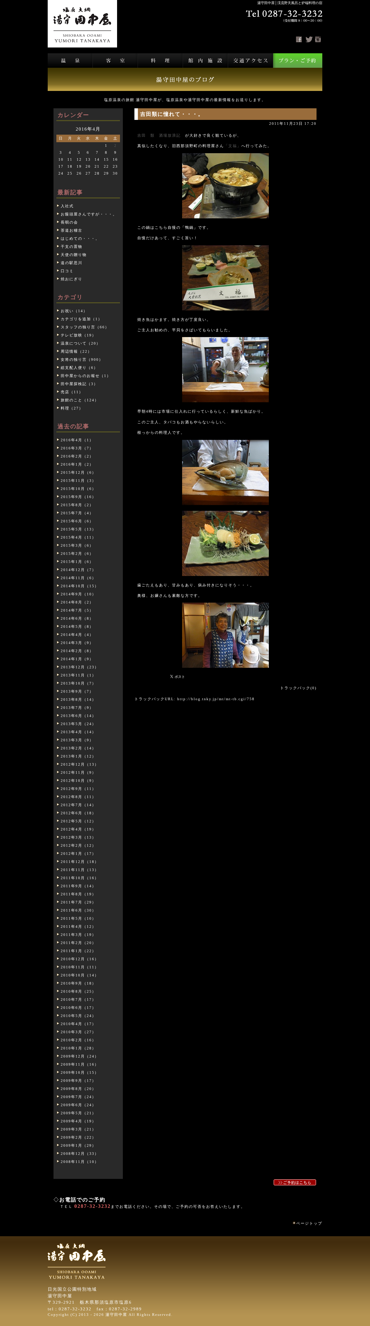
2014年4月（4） (77, 634)
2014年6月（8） (77, 618)
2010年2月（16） (78, 1040)
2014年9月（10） (78, 594)
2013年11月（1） (78, 675)
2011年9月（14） (78, 886)
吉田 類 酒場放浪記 (159, 135)
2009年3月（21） (78, 1129)
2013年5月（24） (78, 724)
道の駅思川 (71, 263)
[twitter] (309, 39)
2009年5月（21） (78, 1113)
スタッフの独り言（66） (85, 327)
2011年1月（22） (78, 951)
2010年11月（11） (80, 967)
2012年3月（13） (78, 837)
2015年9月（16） (78, 497)
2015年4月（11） (78, 537)
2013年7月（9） (77, 707)
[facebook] (299, 39)
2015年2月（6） (77, 553)
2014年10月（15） (80, 586)
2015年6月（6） (77, 521)
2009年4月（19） (78, 1121)
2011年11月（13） (80, 870)
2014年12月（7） (78, 570)
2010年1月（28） (78, 1048)
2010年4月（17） (78, 1024)
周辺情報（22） (76, 351)
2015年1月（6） (77, 561)
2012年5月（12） (78, 821)
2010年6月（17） (78, 1007)
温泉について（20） (81, 343)
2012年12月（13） (80, 764)
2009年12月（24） (80, 1056)
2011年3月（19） (78, 934)
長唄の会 (69, 222)
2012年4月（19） (78, 829)
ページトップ (309, 1223)
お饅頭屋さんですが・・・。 (89, 214)
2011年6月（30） (78, 910)
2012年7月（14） (78, 805)
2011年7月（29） (78, 902)
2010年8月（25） (78, 991)
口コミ (67, 271)
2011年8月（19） (78, 894)
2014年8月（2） (77, 602)
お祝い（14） (74, 311)
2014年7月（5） (77, 610)
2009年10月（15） (80, 1072)
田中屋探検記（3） (79, 384)
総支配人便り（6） (79, 367)
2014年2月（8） (77, 651)
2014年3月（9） (77, 643)
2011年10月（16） (80, 878)
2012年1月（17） (78, 853)
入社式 (67, 206)
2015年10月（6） (78, 488)
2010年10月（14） (80, 975)
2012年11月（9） (78, 772)
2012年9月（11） (78, 789)
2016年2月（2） (77, 456)
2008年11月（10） (80, 1161)
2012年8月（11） (78, 797)
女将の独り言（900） (82, 359)
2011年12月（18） (80, 861)
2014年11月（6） (78, 578)
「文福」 (232, 146)
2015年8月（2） (77, 505)
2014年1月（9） (77, 659)
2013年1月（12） (78, 756)
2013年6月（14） (78, 716)
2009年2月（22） (78, 1137)
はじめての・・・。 (80, 238)
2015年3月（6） (77, 545)
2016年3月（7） (77, 448)
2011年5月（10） (78, 918)
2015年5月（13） (78, 529)
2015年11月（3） (78, 480)
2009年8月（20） (78, 1089)
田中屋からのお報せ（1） (86, 376)
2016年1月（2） (77, 464)
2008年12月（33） (80, 1153)
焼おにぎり (71, 279)
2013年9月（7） (77, 691)
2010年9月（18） (78, 983)
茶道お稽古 (71, 230)
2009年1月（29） (78, 1145)
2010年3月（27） (78, 1032)
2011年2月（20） (78, 943)
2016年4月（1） (77, 440)
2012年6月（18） (78, 813)
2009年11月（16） (80, 1064)
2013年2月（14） (78, 748)
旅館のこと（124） (80, 400)
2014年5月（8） (77, 626)
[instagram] (318, 39)
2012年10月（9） (78, 780)
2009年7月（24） (78, 1097)
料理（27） (72, 408)
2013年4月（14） (78, 732)
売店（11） (72, 392)
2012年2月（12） (78, 845)
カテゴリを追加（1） (81, 319)
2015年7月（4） (77, 513)
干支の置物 (71, 246)
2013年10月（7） (78, 683)
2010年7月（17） (78, 999)
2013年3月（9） (77, 740)
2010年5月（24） (78, 1016)
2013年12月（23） (80, 667)
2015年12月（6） (78, 472)
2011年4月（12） (78, 926)
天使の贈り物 (74, 255)
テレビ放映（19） (78, 335)
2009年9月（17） (78, 1080)
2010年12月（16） (80, 959)
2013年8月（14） (78, 699)
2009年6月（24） (78, 1105)
